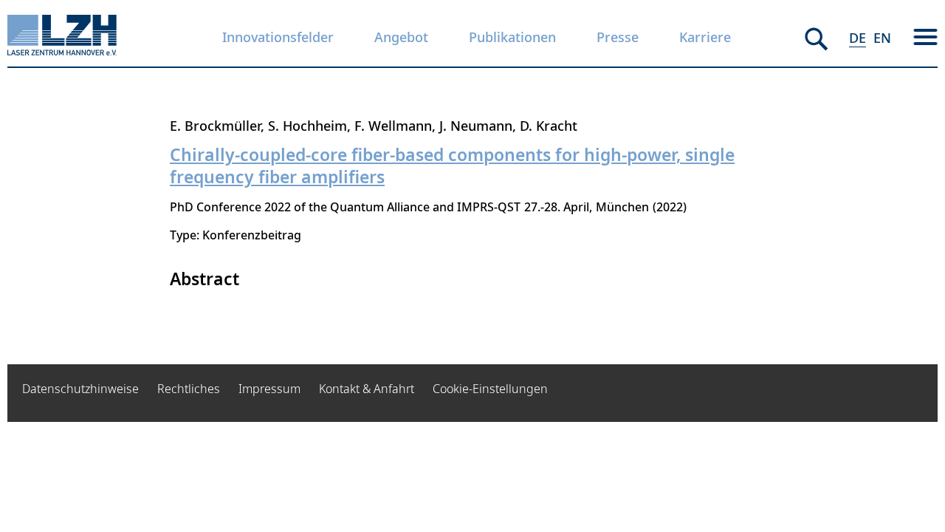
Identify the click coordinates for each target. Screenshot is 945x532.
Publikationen (512, 37)
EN (882, 38)
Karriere (705, 37)
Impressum (269, 389)
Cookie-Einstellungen (490, 389)
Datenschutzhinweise (80, 389)
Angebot (401, 37)
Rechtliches (188, 389)
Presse (618, 37)
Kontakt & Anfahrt (366, 389)
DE (857, 38)
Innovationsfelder (278, 37)
